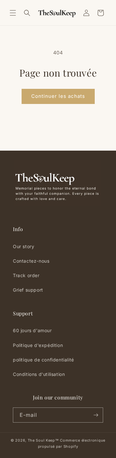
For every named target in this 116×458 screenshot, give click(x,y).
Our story (23, 246)
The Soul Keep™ (43, 440)
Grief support (28, 290)
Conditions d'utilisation (39, 374)
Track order (26, 275)
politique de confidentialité (43, 359)
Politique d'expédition (38, 345)
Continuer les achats (58, 96)
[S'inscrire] (96, 415)
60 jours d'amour (32, 330)
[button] (13, 13)
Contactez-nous (31, 261)
